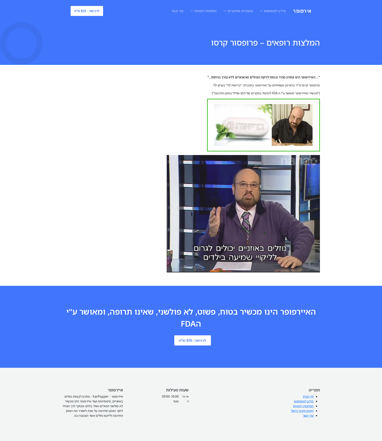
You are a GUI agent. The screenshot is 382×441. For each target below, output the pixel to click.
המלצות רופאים (205, 11)
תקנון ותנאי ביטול (302, 411)
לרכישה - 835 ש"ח (86, 11)
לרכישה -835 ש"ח (192, 340)
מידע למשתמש (275, 11)
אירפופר (302, 11)
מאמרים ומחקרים (240, 11)
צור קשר (177, 11)
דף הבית (308, 396)
